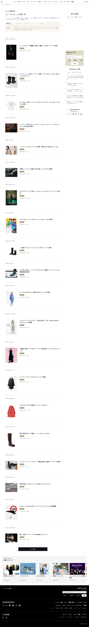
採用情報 (57, 608)
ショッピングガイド (61, 617)
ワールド (40, 27)
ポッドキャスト (67, 1)
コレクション (55, 1)
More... (42, 23)
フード (53, 27)
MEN (69, 60)
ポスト (61, 1)
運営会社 (66, 608)
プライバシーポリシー (77, 608)
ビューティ (23, 1)
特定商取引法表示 (84, 617)
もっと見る (32, 549)
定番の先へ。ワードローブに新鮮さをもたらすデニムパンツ (75, 102)
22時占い (40, 1)
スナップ (50, 1)
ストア (28, 1)
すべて (16, 27)
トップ (2, 4)
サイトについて (52, 608)
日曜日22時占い (71, 602)
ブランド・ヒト (34, 1)
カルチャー (31, 29)
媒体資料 (61, 608)
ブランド (64, 614)
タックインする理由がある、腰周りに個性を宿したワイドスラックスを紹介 (75, 96)
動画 (57, 27)
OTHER (81, 60)
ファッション (21, 27)
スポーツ (19, 29)
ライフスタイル (25, 29)
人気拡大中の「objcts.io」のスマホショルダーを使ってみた (75, 84)
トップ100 (45, 1)
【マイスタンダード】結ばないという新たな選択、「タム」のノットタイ (75, 90)
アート (44, 27)
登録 (74, 63)
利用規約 (70, 608)
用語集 (72, 1)
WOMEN (75, 60)
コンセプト (84, 614)
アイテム (70, 614)
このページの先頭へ (8, 588)
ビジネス (31, 27)
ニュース (14, 1)
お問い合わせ (84, 608)
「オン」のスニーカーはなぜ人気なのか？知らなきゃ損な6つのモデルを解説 (75, 77)
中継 (16, 29)
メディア (36, 27)
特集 (19, 1)
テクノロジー (48, 27)
